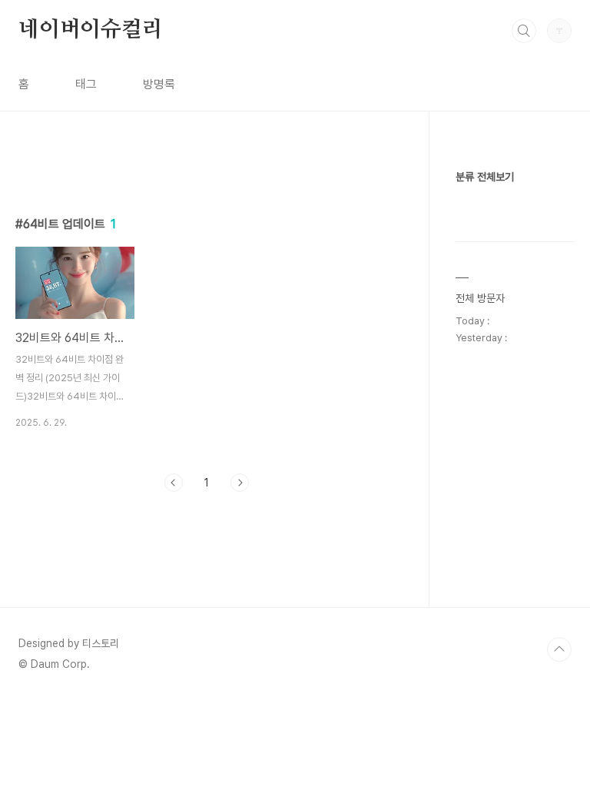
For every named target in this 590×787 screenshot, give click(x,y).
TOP (559, 649)
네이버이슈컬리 (90, 30)
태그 (86, 84)
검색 (523, 30)
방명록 (159, 84)
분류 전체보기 (485, 177)
